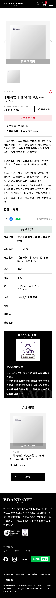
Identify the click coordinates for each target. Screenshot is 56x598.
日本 (5, 550)
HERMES (8, 91)
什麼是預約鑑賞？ (44, 219)
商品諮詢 (45, 109)
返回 (27, 477)
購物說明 (33, 574)
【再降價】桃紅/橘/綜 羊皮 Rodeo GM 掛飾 (27, 457)
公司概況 (8, 580)
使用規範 (45, 574)
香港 (28, 550)
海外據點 (8, 546)
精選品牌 (8, 574)
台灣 (17, 550)
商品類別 (20, 574)
